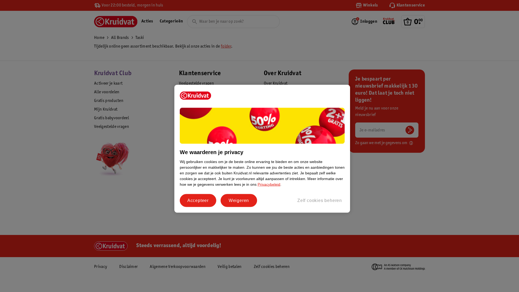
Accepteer (198, 200)
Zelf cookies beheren (319, 200)
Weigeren (239, 200)
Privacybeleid (269, 184)
